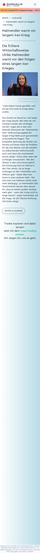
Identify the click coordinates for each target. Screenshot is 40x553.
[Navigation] (35, 4)
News (5, 18)
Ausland (17, 18)
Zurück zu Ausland (13, 211)
